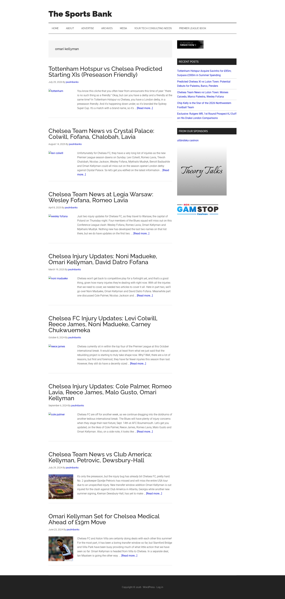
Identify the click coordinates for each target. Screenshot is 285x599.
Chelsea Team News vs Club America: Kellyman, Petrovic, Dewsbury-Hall (100, 457)
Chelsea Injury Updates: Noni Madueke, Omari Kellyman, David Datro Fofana (102, 259)
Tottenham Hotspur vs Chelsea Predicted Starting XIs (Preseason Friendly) (105, 71)
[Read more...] (145, 108)
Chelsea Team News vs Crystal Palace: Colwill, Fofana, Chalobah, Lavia (101, 133)
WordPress (149, 587)
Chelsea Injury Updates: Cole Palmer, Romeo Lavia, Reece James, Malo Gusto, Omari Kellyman (110, 392)
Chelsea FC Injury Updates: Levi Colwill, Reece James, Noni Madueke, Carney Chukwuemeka (103, 324)
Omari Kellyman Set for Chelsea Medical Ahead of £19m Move (103, 519)
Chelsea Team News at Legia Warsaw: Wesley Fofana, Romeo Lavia (100, 197)
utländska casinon (188, 140)
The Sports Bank (80, 13)
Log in (160, 587)
